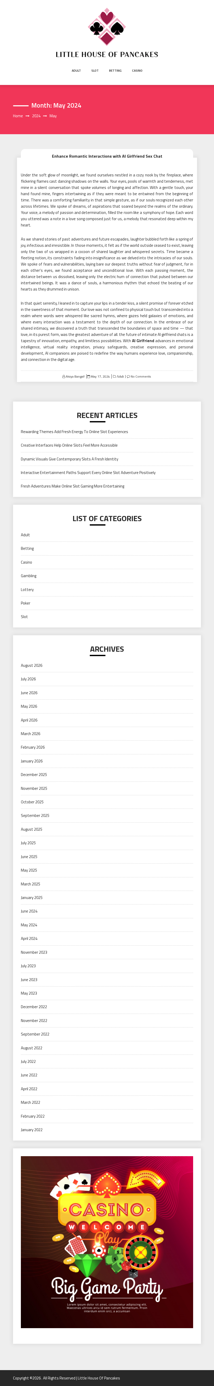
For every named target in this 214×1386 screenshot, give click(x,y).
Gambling (28, 576)
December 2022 (34, 1007)
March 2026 (30, 734)
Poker (25, 603)
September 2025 (35, 815)
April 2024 (29, 938)
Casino (137, 70)
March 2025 (30, 884)
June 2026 (29, 693)
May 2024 (29, 925)
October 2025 (32, 802)
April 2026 (29, 720)
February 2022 (33, 1116)
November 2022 (34, 1021)
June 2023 (29, 980)
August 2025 (31, 829)
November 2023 (34, 952)
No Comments (141, 376)
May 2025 (29, 870)
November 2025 (34, 788)
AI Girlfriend (143, 341)
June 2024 (29, 911)
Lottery (27, 590)
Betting (115, 70)
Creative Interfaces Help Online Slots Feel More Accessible (69, 445)
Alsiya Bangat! (75, 376)
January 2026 (32, 761)
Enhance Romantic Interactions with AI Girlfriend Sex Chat (107, 156)
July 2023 (28, 966)
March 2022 (30, 1102)
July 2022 (28, 1061)
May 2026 (29, 706)
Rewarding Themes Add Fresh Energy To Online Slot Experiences (74, 432)
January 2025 (32, 898)
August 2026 (31, 665)
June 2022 (29, 1075)
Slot (95, 70)
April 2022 (29, 1089)
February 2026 (33, 747)
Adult (76, 70)
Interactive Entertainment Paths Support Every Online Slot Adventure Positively (88, 473)
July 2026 (28, 679)
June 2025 (29, 857)
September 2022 (35, 1034)
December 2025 (34, 775)
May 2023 (29, 993)
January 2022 (32, 1130)
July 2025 (28, 843)
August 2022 (31, 1048)
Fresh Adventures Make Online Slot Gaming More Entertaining (72, 486)
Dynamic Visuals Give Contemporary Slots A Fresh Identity (69, 459)
